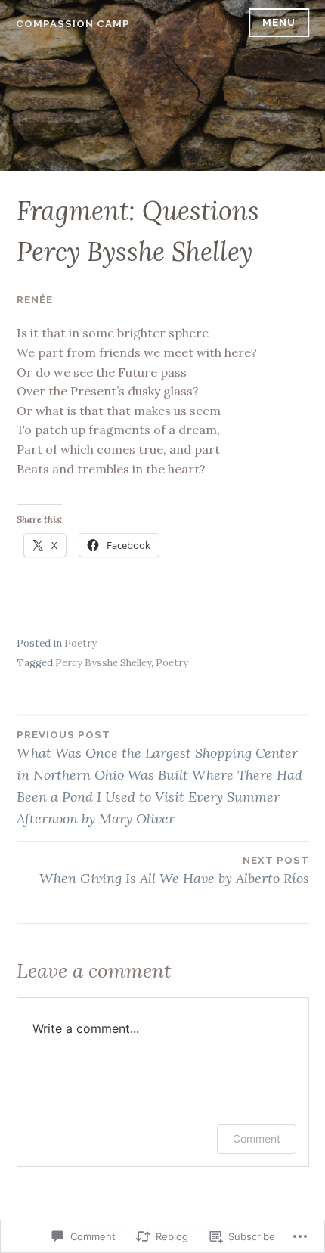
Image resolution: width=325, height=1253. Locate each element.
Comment (256, 1138)
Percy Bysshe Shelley (103, 662)
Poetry (80, 643)
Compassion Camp (73, 23)
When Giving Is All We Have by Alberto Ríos (174, 870)
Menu (279, 22)
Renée (35, 299)
